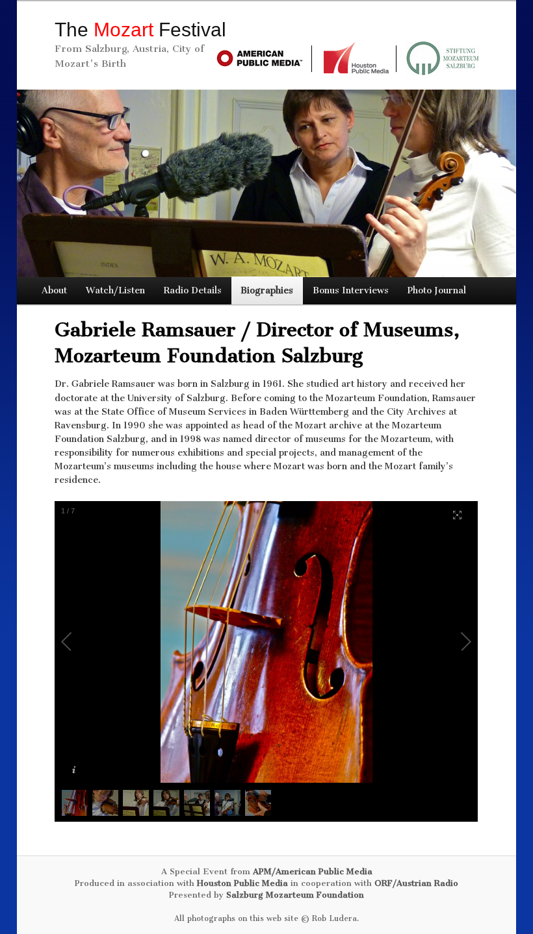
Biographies (266, 290)
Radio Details (193, 290)
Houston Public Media (242, 883)
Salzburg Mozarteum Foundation (295, 895)
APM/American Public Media (312, 871)
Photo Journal (437, 290)
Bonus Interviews (351, 290)
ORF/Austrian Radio (416, 883)
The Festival (140, 29)
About (54, 290)
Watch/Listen (115, 290)
